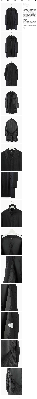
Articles (22, 0)
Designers (29, 0)
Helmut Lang (25, 3)
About (1, 0)
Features (15, 0)
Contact (8, 0)
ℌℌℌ (35, 0)
